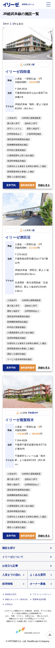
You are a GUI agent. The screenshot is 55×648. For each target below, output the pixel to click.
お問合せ (9, 604)
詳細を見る (44, 185)
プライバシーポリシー (42, 594)
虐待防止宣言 (10, 594)
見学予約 (11, 185)
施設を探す (8, 547)
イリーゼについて (12, 556)
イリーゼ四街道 (17, 72)
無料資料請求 (28, 185)
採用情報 (7, 583)
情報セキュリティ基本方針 (16, 599)
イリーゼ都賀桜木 (19, 420)
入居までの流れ (11, 574)
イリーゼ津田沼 (17, 237)
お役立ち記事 (10, 565)
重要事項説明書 (39, 599)
